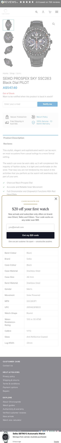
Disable (56, 441)
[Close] (55, 198)
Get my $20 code (30, 235)
